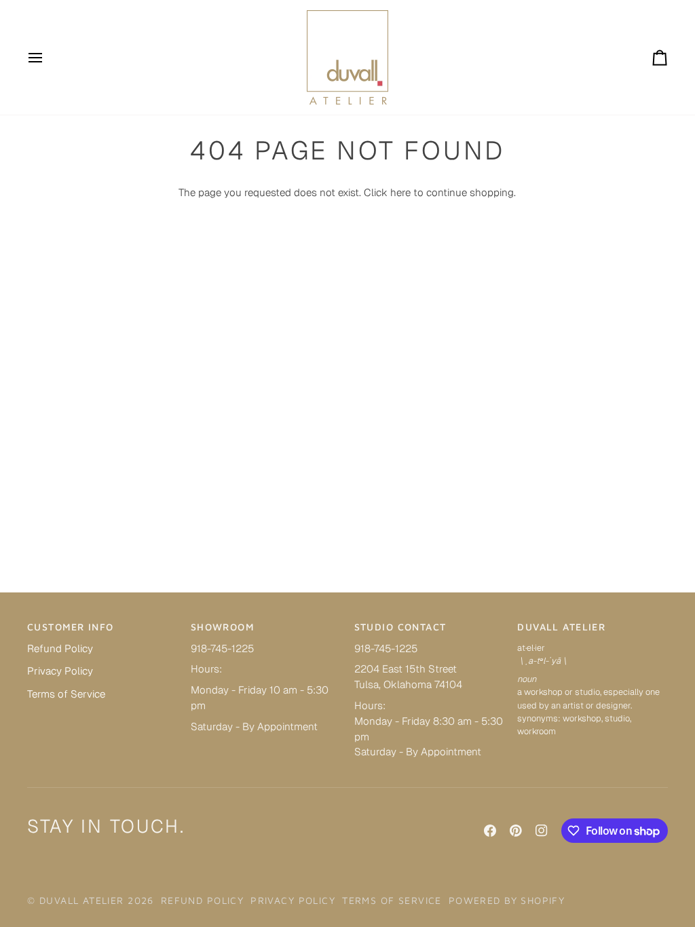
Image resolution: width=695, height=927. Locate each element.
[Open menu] (47, 57)
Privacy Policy (60, 670)
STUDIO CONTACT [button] (400, 626)
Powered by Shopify (507, 900)
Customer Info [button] (70, 626)
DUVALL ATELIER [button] (561, 626)
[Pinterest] (516, 831)
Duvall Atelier (81, 900)
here (400, 192)
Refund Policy (60, 648)
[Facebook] (490, 831)
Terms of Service (66, 693)
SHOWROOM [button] (222, 626)
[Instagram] (542, 831)
